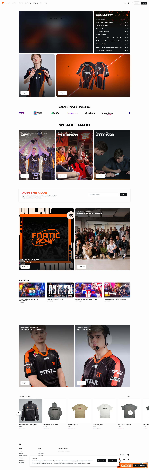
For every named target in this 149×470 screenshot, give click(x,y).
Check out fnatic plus (139, 465)
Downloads (41, 453)
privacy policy (88, 463)
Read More (100, 176)
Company (35, 3)
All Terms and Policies (63, 451)
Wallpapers (21, 462)
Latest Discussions (100, 19)
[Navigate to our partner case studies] (25, 113)
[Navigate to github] (128, 459)
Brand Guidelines (23, 455)
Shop (45, 3)
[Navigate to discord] (124, 459)
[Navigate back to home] (20, 444)
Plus (41, 3)
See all (128, 396)
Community (28, 3)
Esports (8, 3)
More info (24, 176)
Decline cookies (101, 460)
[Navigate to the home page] (3, 3)
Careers (21, 453)
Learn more (82, 266)
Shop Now (24, 93)
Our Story (21, 451)
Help (39, 451)
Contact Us (21, 460)
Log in (136, 3)
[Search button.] (128, 3)
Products (20, 3)
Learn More (25, 266)
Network (21, 458)
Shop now (24, 383)
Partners (14, 3)
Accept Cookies (112, 460)
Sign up (144, 3)
